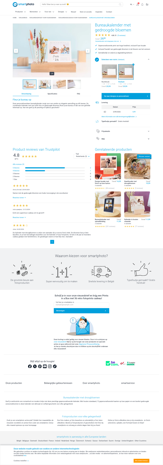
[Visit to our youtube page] (44, 366)
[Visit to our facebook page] (29, 366)
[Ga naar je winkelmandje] (147, 4)
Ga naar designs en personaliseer (116, 96)
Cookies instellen (20, 461)
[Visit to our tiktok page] (54, 366)
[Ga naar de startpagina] (23, 4)
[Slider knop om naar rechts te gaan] (88, 51)
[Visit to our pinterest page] (39, 366)
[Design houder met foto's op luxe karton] (108, 166)
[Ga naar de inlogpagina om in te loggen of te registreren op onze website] (137, 4)
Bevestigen (60, 311)
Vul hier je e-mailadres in (65, 302)
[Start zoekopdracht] (120, 4)
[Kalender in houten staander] (137, 204)
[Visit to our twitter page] (34, 366)
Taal (77, 154)
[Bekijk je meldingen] (142, 4)
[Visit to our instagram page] (49, 366)
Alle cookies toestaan (141, 460)
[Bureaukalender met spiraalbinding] (108, 204)
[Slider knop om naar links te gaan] (16, 51)
